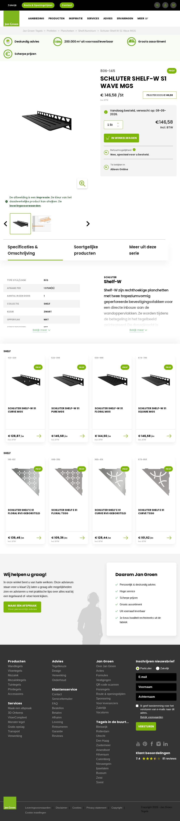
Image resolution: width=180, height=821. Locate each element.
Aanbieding (36, 18)
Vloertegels (15, 670)
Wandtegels (15, 666)
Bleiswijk (101, 726)
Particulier (146, 668)
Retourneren (60, 726)
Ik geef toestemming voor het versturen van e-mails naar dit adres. (157, 711)
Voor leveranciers (107, 703)
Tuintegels (14, 684)
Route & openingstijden (111, 693)
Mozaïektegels (17, 680)
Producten (57, 18)
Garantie (57, 731)
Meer (141, 18)
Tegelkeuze (59, 666)
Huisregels (103, 689)
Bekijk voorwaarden (151, 717)
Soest (99, 782)
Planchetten (68, 30)
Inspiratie (76, 18)
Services (93, 18)
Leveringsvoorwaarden (38, 807)
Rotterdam (102, 731)
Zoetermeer (103, 745)
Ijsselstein (102, 768)
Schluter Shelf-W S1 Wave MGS (118, 30)
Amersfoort (103, 749)
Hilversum (102, 754)
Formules (102, 675)
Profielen (52, 30)
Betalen (57, 712)
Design (56, 670)
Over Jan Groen (106, 666)
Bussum (101, 772)
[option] (47, 121)
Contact (67, 5)
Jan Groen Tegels (33, 30)
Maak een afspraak (20, 708)
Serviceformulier (62, 698)
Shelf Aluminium (87, 30)
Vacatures (102, 712)
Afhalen (57, 717)
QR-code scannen (107, 684)
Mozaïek (13, 675)
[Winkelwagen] (173, 5)
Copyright (116, 807)
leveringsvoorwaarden (25, 205)
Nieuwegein (103, 763)
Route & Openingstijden (38, 5)
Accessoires (15, 693)
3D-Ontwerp (15, 712)
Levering (57, 722)
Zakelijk (12, 5)
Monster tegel (16, 722)
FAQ (55, 703)
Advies (107, 18)
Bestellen (58, 708)
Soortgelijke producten (86, 250)
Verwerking (15, 735)
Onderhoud (59, 680)
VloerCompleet (17, 717)
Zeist (99, 777)
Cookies (76, 807)
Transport (14, 731)
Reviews (57, 735)
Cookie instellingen (35, 812)
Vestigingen (103, 680)
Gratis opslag (16, 726)
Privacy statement (96, 807)
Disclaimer (61, 807)
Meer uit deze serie (142, 250)
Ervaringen (125, 18)
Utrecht (100, 735)
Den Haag (102, 740)
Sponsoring (103, 698)
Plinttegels (14, 689)
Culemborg (103, 759)
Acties (100, 670)
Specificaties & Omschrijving (23, 250)
